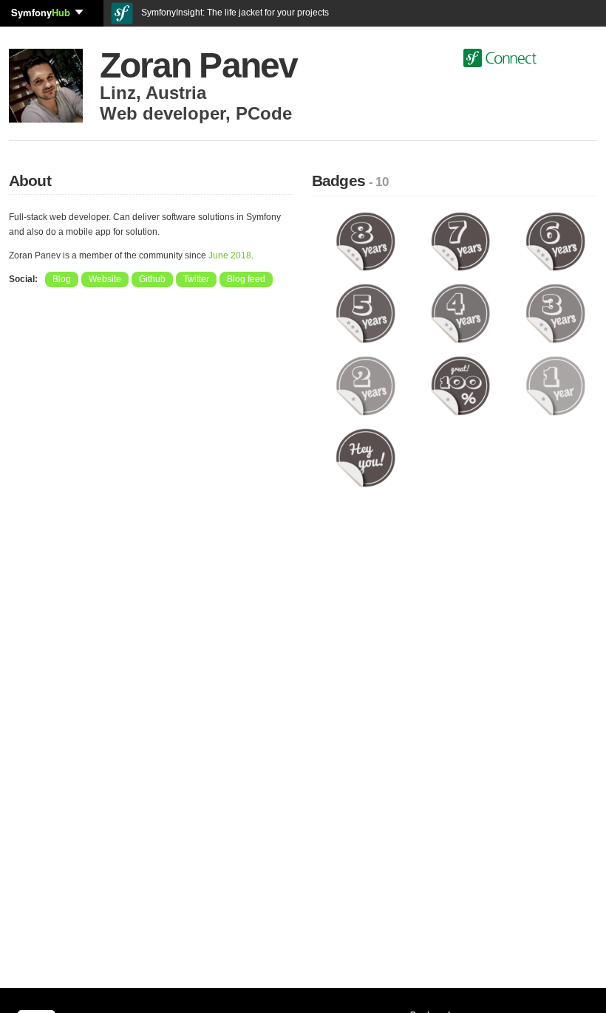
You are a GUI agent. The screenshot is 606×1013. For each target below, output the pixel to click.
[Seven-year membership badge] (460, 241)
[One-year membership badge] (555, 385)
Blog (61, 279)
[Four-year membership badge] (460, 313)
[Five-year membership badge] (365, 313)
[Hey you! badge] (365, 457)
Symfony (40, 12)
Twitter (196, 279)
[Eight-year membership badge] (365, 241)
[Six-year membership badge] (555, 241)
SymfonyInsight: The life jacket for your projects (234, 12)
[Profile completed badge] (460, 385)
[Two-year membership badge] (365, 385)
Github (152, 279)
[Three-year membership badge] (555, 313)
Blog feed (246, 279)
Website (105, 279)
